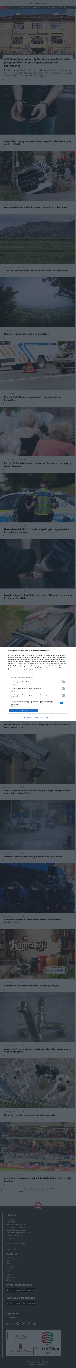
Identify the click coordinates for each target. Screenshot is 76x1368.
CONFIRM (23, 710)
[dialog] (38, 684)
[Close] (72, 651)
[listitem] (38, 677)
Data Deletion (27, 717)
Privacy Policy (49, 717)
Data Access (38, 717)
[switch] (62, 682)
